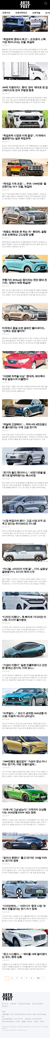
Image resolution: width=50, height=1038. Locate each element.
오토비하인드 (21, 13)
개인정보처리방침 (24, 1004)
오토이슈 (6, 13)
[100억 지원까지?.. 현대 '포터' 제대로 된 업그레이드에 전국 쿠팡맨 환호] (25, 81)
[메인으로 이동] (25, 7)
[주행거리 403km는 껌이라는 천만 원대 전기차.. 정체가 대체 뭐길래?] (25, 273)
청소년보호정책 (37, 1004)
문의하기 (5, 1006)
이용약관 (13, 1004)
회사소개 (5, 1004)
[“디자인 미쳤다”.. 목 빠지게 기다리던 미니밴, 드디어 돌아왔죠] (25, 610)
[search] (46, 3)
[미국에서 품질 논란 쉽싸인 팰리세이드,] (25, 321)
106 (38, 978)
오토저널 (36, 13)
